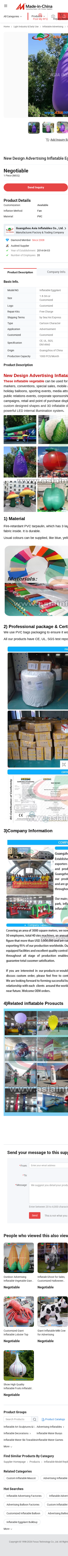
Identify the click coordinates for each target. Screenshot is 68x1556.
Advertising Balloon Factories (23, 1504)
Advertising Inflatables (49, 1426)
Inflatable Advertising (52, 26)
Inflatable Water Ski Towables (20, 1440)
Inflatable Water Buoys (49, 1433)
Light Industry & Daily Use (26, 26)
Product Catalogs (55, 1419)
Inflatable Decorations (16, 1433)
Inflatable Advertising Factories (24, 1495)
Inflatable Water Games (50, 1440)
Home (7, 26)
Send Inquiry (36, 187)
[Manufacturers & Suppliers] (34, 6)
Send (35, 1215)
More (7, 1528)
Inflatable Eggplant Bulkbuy (22, 1522)
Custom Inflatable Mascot (21, 1478)
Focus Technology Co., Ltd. (46, 1541)
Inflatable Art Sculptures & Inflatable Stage (20, 1426)
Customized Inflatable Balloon (23, 1513)
